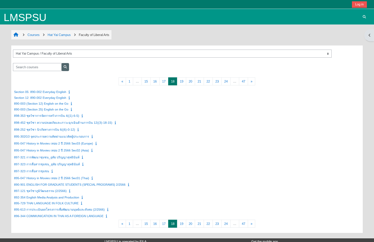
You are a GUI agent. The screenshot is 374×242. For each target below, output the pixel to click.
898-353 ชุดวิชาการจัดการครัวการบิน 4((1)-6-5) (46, 115)
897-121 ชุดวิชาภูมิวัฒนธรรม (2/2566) (40, 191)
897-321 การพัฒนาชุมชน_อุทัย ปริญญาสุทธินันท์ (46, 157)
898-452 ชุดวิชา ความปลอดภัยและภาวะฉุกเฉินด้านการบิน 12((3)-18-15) (63, 122)
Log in (359, 4)
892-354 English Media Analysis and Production (46, 197)
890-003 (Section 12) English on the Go (41, 103)
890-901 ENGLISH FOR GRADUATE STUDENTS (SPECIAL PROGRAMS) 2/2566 (70, 184)
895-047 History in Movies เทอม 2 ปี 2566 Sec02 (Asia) (51, 150)
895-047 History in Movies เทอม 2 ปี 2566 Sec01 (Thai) (51, 178)
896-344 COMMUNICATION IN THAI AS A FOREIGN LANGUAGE (58, 216)
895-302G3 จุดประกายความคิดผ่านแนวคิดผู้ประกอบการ (51, 136)
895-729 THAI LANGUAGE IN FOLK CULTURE (46, 203)
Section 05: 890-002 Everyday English (40, 92)
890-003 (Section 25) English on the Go (41, 109)
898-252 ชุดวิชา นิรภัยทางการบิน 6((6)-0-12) (44, 129)
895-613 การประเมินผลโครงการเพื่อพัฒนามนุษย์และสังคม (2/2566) (59, 209)
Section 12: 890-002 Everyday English (40, 97)
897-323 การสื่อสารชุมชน (31, 171)
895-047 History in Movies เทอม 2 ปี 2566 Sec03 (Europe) (53, 143)
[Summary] (69, 92)
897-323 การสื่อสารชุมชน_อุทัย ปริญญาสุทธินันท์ (47, 164)
